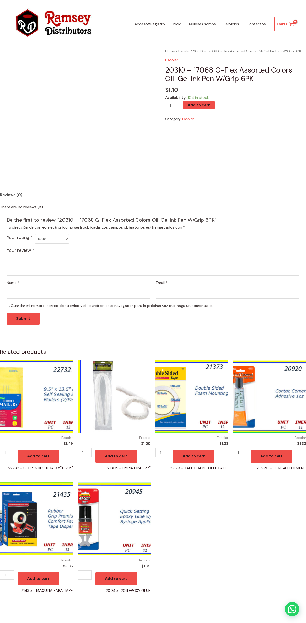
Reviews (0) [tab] (11, 194)
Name (13, 282)
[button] (292, 609)
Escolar (184, 51)
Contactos (256, 24)
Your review (20, 250)
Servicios (231, 24)
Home (170, 51)
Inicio (177, 24)
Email (162, 282)
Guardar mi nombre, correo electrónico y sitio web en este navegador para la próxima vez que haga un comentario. (112, 305)
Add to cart (199, 105)
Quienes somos (202, 24)
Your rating (20, 237)
